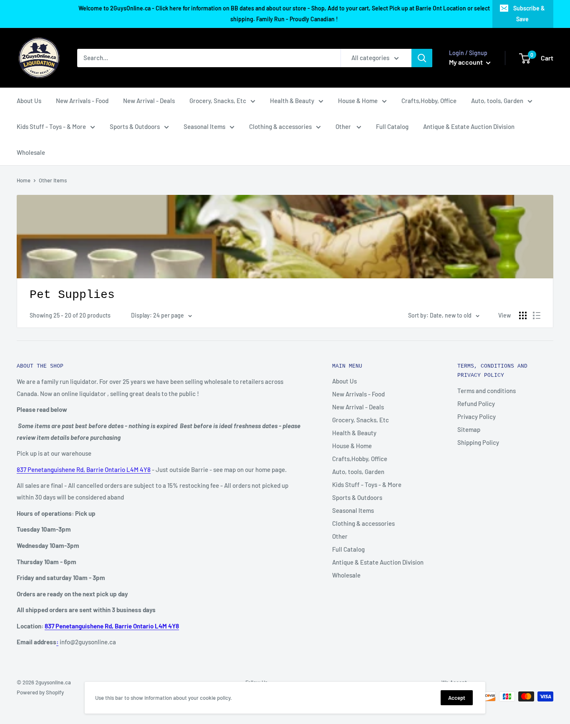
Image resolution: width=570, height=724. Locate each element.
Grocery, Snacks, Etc (217, 100)
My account (466, 62)
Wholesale (31, 152)
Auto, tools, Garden (497, 100)
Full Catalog (392, 126)
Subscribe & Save (529, 14)
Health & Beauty (292, 100)
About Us (29, 100)
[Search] (421, 58)
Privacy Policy (476, 416)
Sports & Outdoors (135, 126)
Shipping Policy (478, 442)
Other (343, 126)
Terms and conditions (486, 390)
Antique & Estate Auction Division (469, 126)
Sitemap (468, 429)
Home (23, 180)
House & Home (358, 100)
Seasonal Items (204, 126)
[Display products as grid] (523, 315)
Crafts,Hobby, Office (429, 100)
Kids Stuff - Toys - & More (51, 126)
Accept (456, 697)
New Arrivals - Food (82, 100)
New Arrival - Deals (149, 100)
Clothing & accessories (280, 126)
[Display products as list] (536, 315)
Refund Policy (476, 403)
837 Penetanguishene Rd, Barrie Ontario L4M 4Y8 (84, 469)
